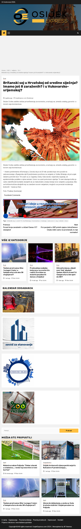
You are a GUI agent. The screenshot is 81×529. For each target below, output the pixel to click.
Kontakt (60, 520)
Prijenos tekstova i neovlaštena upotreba (17, 522)
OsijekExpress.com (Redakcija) (24, 98)
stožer (61, 221)
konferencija (27, 221)
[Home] (4, 33)
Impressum (52, 520)
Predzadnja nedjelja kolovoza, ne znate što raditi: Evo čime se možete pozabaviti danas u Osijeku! (40, 272)
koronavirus (36, 221)
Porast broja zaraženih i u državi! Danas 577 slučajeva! (20, 227)
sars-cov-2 (51, 221)
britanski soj (11, 221)
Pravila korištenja (25, 520)
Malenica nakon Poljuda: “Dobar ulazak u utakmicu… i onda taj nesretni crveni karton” (20, 467)
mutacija (43, 221)
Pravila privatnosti (39, 520)
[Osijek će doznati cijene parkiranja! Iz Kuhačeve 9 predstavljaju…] (60, 450)
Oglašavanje (13, 520)
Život (4, 78)
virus (66, 221)
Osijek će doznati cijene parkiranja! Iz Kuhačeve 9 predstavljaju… (59, 466)
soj (57, 221)
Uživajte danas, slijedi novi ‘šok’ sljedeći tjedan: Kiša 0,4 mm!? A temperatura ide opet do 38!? (66, 272)
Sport (4, 462)
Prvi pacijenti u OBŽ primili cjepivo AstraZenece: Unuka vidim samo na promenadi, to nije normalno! (59, 228)
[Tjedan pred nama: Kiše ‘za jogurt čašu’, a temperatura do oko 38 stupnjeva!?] (14, 252)
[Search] (78, 33)
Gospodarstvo (47, 462)
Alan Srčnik (16, 278)
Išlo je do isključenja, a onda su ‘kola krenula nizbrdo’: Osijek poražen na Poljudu (58, 505)
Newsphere (57, 527)
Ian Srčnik (43, 280)
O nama (4, 520)
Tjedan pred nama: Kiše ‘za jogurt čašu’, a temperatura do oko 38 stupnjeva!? (13, 271)
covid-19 (19, 221)
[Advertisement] (40, 51)
